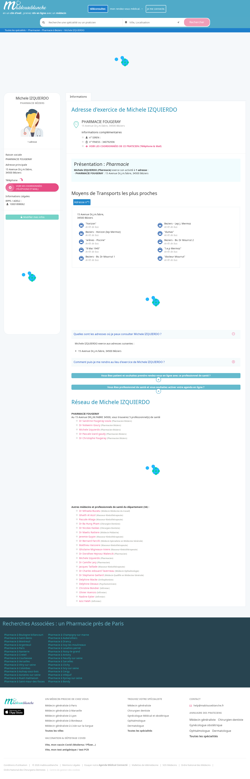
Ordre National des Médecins (196, 765)
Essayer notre (106, 765)
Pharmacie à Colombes (17, 668)
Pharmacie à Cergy (59, 671)
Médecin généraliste (139, 705)
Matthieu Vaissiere (89, 545)
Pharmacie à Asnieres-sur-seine (22, 674)
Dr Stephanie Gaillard (91, 575)
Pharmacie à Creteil (15, 654)
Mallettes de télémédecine (145, 765)
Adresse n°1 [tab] (82, 202)
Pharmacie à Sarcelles (60, 661)
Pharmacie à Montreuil (17, 641)
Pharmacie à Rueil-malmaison (21, 678)
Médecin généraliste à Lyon (61, 715)
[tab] (155, 334)
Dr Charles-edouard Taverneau (96, 570)
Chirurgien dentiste (139, 710)
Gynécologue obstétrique (205, 725)
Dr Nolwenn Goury (89, 425)
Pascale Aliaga (87, 519)
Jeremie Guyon (87, 536)
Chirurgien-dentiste (230, 720)
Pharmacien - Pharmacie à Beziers (45, 30)
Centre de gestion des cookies (65, 769)
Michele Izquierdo (89, 429)
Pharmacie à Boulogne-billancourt (23, 634)
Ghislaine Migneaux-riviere (94, 549)
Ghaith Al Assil (87, 515)
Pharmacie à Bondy (59, 681)
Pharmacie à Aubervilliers (62, 638)
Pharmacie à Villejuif (59, 674)
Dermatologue (136, 725)
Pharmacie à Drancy (59, 641)
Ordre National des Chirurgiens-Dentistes (24, 769)
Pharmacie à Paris (14, 648)
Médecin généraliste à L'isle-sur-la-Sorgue (69, 725)
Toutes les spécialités (15, 30)
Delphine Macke (88, 579)
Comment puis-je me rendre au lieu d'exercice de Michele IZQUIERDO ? (119, 362)
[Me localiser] (178, 22)
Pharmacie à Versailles (17, 661)
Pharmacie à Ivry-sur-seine (63, 668)
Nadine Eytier (87, 596)
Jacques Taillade (88, 566)
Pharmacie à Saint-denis (18, 638)
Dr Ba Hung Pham (89, 523)
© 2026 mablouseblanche (45, 765)
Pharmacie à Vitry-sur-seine (20, 664)
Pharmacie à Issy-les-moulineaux (67, 644)
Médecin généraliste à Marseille (63, 710)
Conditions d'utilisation (15, 765)
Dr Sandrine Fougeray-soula (95, 420)
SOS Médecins (170, 765)
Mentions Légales (71, 765)
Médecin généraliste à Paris (61, 705)
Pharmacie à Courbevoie (18, 658)
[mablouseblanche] (19, 700)
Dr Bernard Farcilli (89, 540)
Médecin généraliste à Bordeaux (63, 720)
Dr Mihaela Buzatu (89, 510)
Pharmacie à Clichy (59, 664)
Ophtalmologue (136, 720)
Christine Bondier (89, 588)
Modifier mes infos (34, 217)
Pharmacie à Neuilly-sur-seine (65, 658)
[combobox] (155, 22)
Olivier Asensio (87, 592)
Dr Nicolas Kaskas (89, 528)
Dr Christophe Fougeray (92, 438)
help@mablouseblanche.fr (209, 705)
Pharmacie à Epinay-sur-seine (65, 678)
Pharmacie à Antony (59, 654)
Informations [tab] (78, 97)
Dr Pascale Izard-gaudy (92, 433)
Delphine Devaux (88, 583)
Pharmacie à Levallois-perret (64, 648)
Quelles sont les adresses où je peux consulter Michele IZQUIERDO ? (117, 334)
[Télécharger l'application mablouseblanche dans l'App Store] (14, 711)
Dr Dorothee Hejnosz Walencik (96, 553)
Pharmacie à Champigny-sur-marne (68, 634)
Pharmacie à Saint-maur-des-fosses (24, 681)
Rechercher (196, 22)
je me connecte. (156, 8)
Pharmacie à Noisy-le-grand (64, 651)
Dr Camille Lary (87, 562)
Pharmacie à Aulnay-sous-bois (21, 671)
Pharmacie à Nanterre (16, 651)
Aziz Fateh (85, 601)
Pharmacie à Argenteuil (17, 644)
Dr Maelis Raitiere (89, 532)
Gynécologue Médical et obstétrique (148, 715)
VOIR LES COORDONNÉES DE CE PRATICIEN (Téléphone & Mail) (125, 146)
